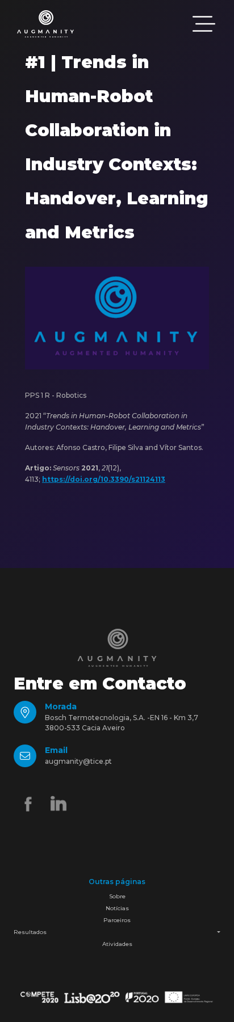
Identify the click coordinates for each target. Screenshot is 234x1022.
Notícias (117, 908)
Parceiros (117, 920)
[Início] (45, 24)
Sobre (117, 896)
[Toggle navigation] (204, 24)
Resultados (30, 932)
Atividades (117, 944)
